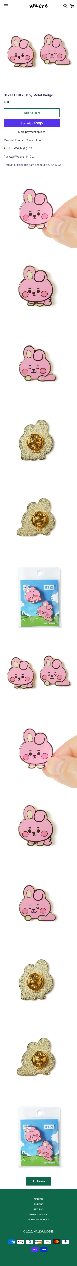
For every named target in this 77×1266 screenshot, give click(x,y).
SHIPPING (39, 1204)
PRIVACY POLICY (38, 1214)
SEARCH (38, 1199)
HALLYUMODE (43, 1231)
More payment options (31, 131)
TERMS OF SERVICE (38, 1219)
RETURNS (39, 1209)
